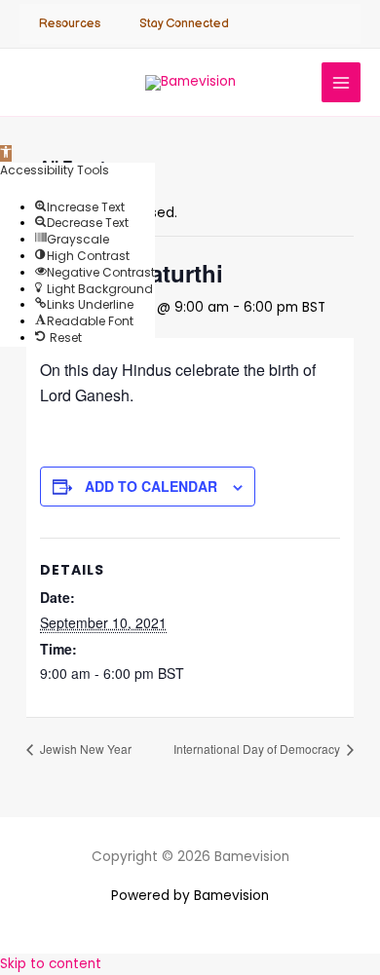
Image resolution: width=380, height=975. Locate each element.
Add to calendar (151, 486)
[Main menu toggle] (341, 82)
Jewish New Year (84, 748)
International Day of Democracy (258, 748)
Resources (69, 24)
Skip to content (50, 964)
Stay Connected (184, 24)
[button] (6, 153)
